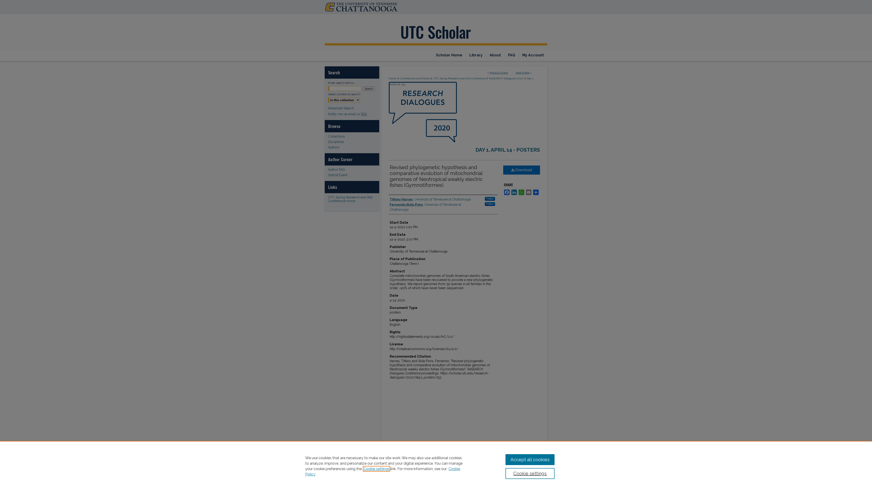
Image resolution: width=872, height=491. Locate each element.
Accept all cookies (530, 459)
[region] (436, 466)
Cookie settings (376, 469)
